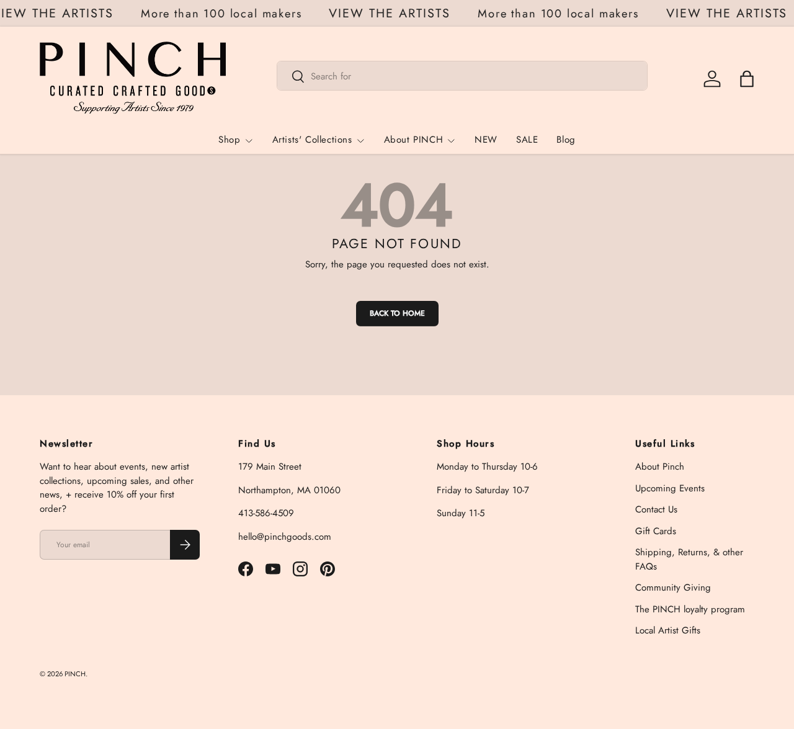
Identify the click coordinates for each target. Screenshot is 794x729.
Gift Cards (655, 531)
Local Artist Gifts (667, 630)
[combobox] (462, 76)
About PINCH (414, 140)
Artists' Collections (312, 140)
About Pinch (659, 466)
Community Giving (673, 587)
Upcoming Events (670, 488)
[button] (747, 78)
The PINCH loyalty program (690, 609)
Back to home (397, 313)
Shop (229, 140)
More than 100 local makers (223, 13)
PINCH (75, 674)
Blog (565, 140)
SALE (527, 140)
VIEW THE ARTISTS (392, 14)
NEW (486, 140)
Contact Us (656, 509)
